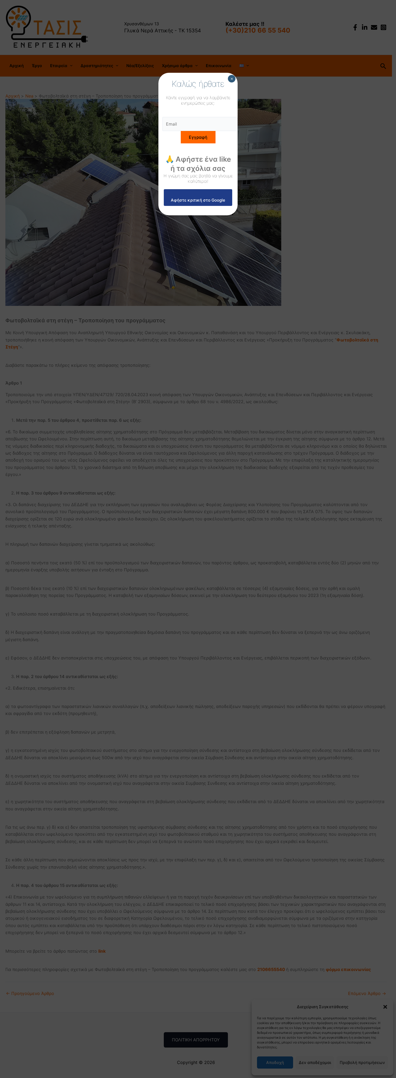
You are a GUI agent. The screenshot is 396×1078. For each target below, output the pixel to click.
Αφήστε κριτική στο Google (198, 200)
